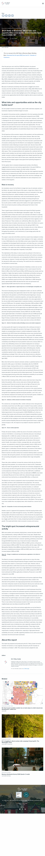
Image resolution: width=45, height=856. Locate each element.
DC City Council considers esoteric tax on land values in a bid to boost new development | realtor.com (22, 708)
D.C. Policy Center (16, 659)
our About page (26, 668)
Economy (17, 28)
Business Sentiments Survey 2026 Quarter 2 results (16, 774)
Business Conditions (11, 28)
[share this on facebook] (6, 15)
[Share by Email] (9, 15)
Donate (22, 805)
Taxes (20, 28)
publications (4, 28)
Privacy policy (22, 804)
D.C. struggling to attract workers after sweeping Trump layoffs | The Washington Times (20, 741)
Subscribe (22, 807)
